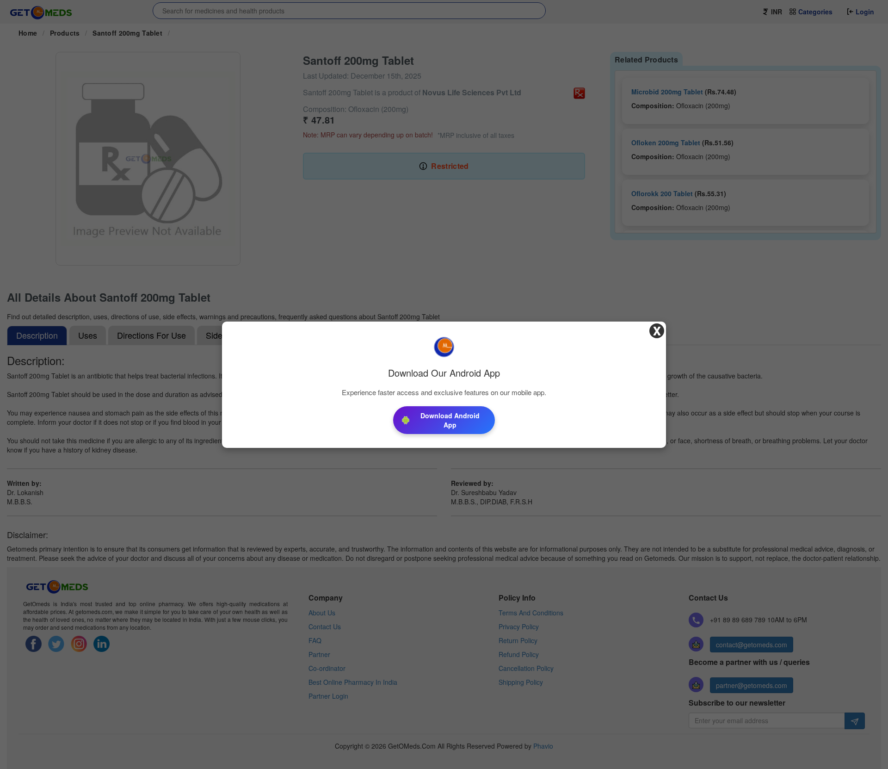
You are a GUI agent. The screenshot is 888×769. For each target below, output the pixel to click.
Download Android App (450, 420)
